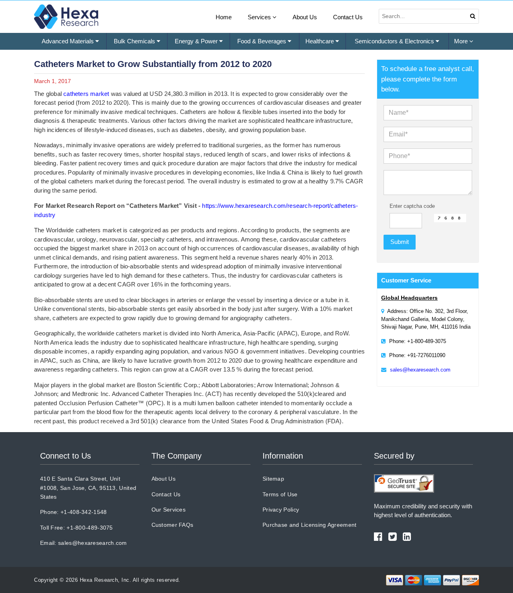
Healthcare (320, 41)
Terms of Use (280, 494)
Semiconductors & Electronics (395, 41)
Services (260, 17)
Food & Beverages (262, 41)
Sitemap (273, 478)
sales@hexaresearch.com (420, 370)
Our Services (168, 509)
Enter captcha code (412, 206)
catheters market (86, 93)
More (461, 41)
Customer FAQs (172, 525)
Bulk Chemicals (135, 41)
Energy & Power (197, 41)
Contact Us (348, 17)
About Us (305, 17)
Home (224, 17)
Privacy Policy (281, 509)
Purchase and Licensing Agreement (310, 525)
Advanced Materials (68, 41)
